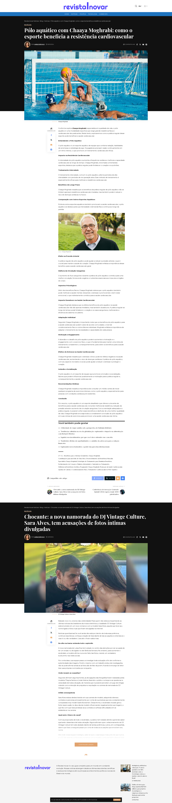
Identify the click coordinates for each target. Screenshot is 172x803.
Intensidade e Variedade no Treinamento (96, 464)
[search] (136, 6)
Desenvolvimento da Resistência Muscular (99, 458)
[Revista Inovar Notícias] (86, 6)
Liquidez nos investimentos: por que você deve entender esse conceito (87, 437)
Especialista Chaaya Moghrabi (67, 461)
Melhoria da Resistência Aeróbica (68, 467)
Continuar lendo (86, 744)
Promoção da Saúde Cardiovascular (111, 467)
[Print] (146, 44)
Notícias (27, 24)
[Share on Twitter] (140, 44)
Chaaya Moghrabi (79, 128)
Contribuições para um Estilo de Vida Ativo (72, 458)
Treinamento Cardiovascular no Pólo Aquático (102, 470)
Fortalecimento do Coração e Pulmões (70, 464)
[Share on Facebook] (137, 44)
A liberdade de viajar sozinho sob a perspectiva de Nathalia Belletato (86, 428)
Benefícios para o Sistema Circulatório (76, 456)
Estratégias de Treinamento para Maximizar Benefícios (95, 461)
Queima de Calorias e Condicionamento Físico (72, 470)
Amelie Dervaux (39, 44)
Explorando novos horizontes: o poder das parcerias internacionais (85, 447)
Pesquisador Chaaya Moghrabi (89, 467)
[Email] (143, 44)
